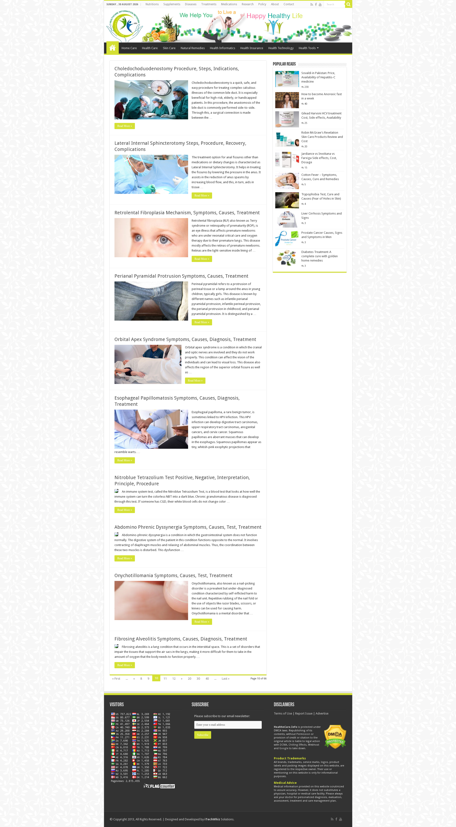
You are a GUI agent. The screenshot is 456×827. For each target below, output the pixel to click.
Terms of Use (283, 713)
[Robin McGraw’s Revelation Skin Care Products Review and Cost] (287, 139)
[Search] (348, 4)
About (275, 4)
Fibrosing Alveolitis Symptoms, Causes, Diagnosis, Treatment (180, 639)
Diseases (190, 4)
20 (189, 678)
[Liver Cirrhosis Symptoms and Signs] (287, 219)
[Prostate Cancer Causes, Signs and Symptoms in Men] (287, 239)
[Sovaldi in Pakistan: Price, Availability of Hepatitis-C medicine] (287, 79)
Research (248, 4)
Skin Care (169, 48)
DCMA (283, 744)
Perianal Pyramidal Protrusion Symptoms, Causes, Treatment (181, 276)
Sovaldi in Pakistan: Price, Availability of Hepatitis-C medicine (318, 77)
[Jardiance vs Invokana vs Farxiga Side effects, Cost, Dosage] (287, 160)
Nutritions (152, 4)
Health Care (150, 48)
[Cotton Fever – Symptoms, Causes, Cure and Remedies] (287, 181)
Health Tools (307, 48)
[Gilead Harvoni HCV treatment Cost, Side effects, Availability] (287, 119)
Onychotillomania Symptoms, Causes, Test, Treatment (173, 575)
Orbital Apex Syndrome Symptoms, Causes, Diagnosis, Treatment (185, 339)
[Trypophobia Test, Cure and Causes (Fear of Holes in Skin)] (287, 200)
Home (112, 47)
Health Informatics (222, 48)
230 (306, 86)
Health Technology (281, 48)
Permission (303, 734)
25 (305, 122)
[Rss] (312, 4)
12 (174, 678)
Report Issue (304, 713)
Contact (289, 4)
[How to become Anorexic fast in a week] (287, 100)
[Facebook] (315, 4)
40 (207, 678)
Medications (229, 4)
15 (305, 167)
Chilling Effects (298, 744)
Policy (262, 4)
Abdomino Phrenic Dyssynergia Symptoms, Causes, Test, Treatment (187, 527)
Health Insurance (251, 48)
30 (198, 678)
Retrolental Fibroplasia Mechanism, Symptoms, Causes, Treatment (187, 212)
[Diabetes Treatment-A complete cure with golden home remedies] (287, 258)
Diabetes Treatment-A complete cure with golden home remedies (319, 256)
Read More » (124, 126)
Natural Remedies (193, 48)
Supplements (171, 4)
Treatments (208, 4)
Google (283, 748)
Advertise (322, 713)
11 (165, 678)
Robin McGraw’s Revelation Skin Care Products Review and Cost (322, 137)
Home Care (129, 48)
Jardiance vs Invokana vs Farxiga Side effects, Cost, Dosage (319, 158)
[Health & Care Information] (124, 25)
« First (116, 678)
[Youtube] (320, 4)
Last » (225, 678)
